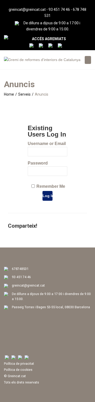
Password (38, 163)
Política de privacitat (19, 364)
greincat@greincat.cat (27, 9)
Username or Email (47, 143)
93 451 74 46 (59, 9)
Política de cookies (18, 370)
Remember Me (50, 186)
